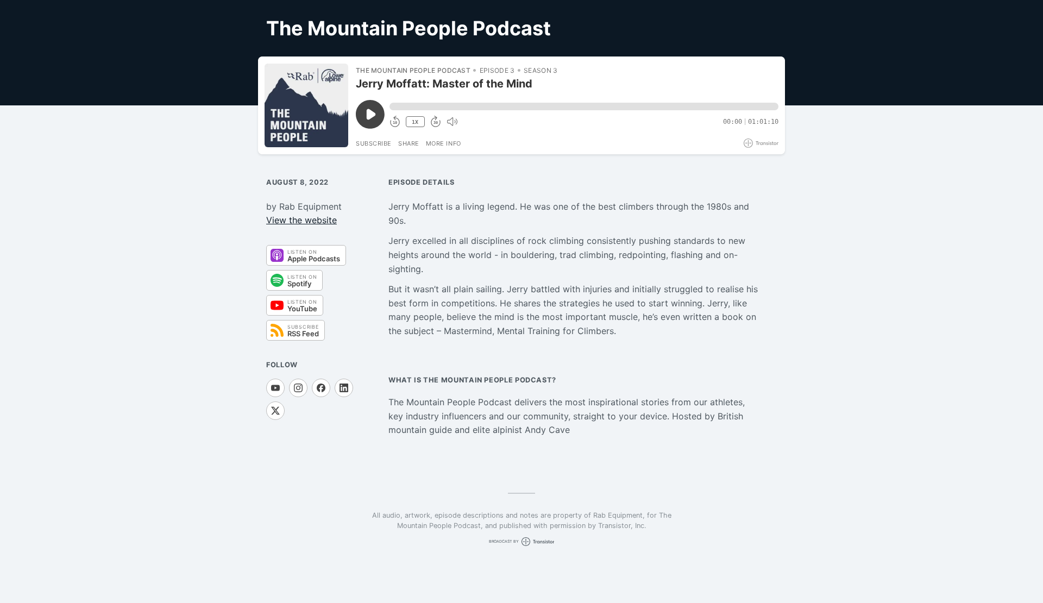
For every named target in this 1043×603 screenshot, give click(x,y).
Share (408, 143)
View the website (301, 220)
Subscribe (374, 143)
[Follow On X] (275, 410)
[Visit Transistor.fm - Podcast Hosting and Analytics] (761, 143)
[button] (583, 106)
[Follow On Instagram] (298, 388)
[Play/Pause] (306, 105)
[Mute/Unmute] (452, 122)
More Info (443, 143)
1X (415, 122)
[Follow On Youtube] (275, 388)
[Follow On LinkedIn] (344, 388)
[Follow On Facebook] (321, 388)
